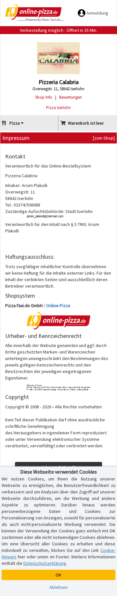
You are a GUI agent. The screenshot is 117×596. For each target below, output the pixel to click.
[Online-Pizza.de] (58, 320)
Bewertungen (70, 97)
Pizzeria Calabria (59, 82)
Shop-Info (43, 97)
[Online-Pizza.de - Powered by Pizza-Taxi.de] (34, 13)
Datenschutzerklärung (44, 563)
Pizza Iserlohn (58, 107)
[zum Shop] (104, 138)
